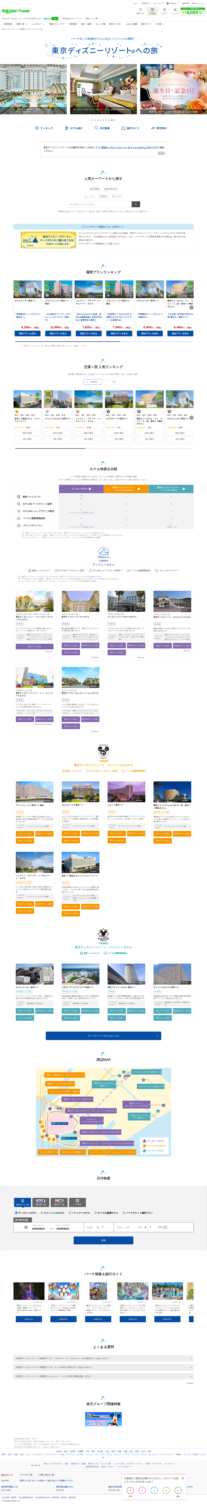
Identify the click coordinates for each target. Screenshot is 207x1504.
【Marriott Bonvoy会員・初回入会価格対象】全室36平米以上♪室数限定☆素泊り (89, 317)
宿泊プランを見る (27, 333)
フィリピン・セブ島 (74, 1454)
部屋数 (90, 1227)
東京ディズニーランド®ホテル (77, 1099)
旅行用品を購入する (64, 1487)
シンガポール (37, 1454)
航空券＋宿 (41, 1204)
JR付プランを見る (71, 652)
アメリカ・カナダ (139, 1454)
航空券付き (111, 189)
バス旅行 (77, 1204)
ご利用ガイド (146, 3)
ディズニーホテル (79, 489)
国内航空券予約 (92, 1467)
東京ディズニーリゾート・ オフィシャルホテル (124, 488)
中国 (9, 1454)
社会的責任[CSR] (42, 1497)
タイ (28, 1454)
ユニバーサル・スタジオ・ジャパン (128, 1464)
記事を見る (29, 1319)
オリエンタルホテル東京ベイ (58, 418)
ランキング (169, 1464)
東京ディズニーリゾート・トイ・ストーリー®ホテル (91, 1111)
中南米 (178, 1454)
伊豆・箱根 (90, 1451)
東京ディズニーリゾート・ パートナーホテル (169, 488)
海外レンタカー (107, 1467)
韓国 (3, 1454)
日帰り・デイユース (153, 1464)
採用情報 (55, 1497)
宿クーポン (117, 196)
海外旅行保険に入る (9, 1487)
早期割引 (103, 196)
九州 (143, 1451)
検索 (103, 1240)
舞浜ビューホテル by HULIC (60, 1084)
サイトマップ (159, 3)
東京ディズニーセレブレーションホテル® (136, 1104)
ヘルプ (135, 3)
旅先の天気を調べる (116, 1487)
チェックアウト (63, 1225)
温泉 (66, 1464)
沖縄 (149, 1451)
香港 (16, 1454)
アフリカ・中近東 (191, 1454)
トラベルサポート (124, 1467)
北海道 (58, 1451)
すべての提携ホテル (108, 1213)
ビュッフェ (90, 196)
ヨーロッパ (153, 1454)
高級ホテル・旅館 (78, 1464)
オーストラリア (166, 1454)
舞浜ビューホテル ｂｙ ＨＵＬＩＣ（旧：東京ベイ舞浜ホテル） (149, 421)
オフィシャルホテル (54, 1213)
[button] (92, 120)
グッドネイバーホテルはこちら (103, 1036)
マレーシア (99, 1454)
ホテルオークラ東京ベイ (117, 418)
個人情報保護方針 (26, 1497)
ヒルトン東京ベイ (48, 1152)
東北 (65, 1451)
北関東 (72, 1451)
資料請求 (72, 1497)
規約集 (64, 1497)
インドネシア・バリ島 (55, 1454)
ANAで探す (27, 433)
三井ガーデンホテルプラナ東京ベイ (139, 1116)
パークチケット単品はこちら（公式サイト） (105, 227)
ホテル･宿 (22, 1204)
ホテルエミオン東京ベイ (178, 418)
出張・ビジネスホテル (53, 1464)
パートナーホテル (81, 1213)
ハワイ (126, 1454)
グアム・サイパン (114, 1454)
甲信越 (100, 1451)
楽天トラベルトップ (10, 29)
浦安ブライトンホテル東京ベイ (104, 1084)
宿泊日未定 (23, 1220)
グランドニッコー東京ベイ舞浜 (64, 1091)
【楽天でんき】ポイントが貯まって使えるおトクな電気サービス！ (46, 1480)
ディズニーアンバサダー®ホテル (91, 1120)
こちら (44, 1447)
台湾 (22, 1454)
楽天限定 (95, 189)
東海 (113, 1451)
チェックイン (39, 1225)
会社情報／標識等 (9, 1497)
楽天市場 (185, 3)
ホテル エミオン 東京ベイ (150, 1086)
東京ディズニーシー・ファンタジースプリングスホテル (107, 1143)
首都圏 (80, 1451)
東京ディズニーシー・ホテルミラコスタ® (100, 1132)
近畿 (119, 1451)
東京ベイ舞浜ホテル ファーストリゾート (65, 1075)
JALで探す (27, 439)
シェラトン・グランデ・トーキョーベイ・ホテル (112, 1152)
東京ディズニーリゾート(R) (99, 1464)
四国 (137, 1451)
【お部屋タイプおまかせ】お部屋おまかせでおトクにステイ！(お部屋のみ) (119, 317)
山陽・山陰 (128, 1451)
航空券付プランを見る (90, 645)
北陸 (107, 1451)
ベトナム (89, 1454)
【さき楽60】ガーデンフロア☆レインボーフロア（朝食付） (58, 317)
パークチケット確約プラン (139, 1213)
